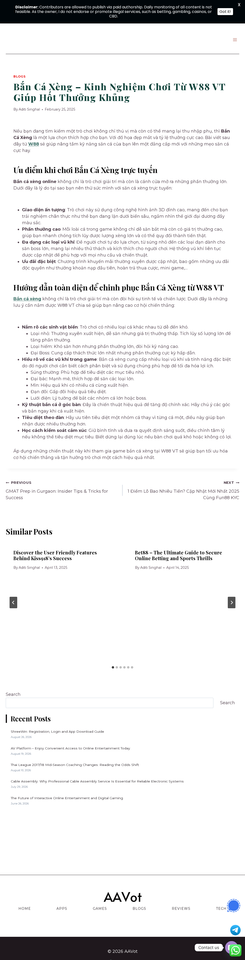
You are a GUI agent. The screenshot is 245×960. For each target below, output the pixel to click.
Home (24, 908)
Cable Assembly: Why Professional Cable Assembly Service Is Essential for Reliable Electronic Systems (97, 781)
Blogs (19, 76)
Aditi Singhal (29, 109)
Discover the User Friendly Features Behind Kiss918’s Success (55, 555)
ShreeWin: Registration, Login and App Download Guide (57, 731)
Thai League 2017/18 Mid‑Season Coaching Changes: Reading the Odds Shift (75, 765)
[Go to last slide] (13, 602)
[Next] (231, 602)
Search (13, 694)
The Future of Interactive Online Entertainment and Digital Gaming (67, 798)
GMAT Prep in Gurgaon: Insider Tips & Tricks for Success (57, 490)
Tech (221, 908)
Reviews (181, 908)
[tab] (113, 667)
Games (100, 908)
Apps (61, 908)
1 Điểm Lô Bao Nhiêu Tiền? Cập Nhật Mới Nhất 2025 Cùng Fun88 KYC (183, 490)
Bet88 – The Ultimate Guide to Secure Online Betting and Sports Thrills (178, 555)
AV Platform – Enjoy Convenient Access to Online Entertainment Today (70, 748)
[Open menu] (234, 39)
